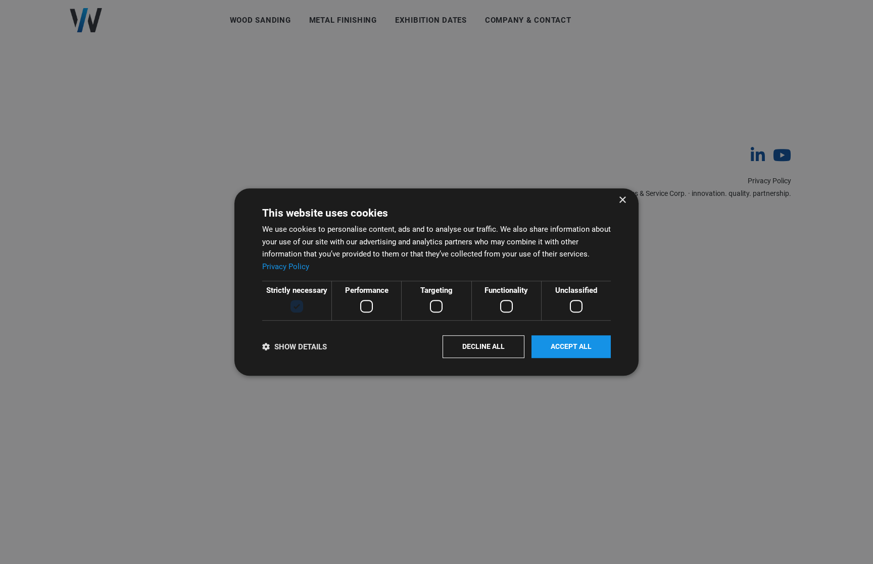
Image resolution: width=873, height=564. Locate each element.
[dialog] (436, 282)
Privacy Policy (285, 266)
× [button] (622, 200)
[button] (294, 346)
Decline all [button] (483, 347)
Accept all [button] (571, 347)
